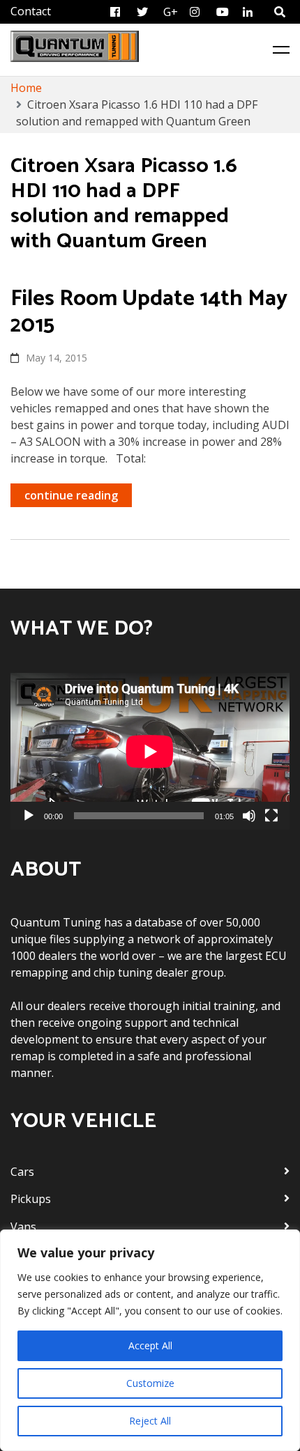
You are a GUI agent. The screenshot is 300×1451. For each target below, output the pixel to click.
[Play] (29, 816)
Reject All (150, 1420)
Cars (22, 1171)
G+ (170, 12)
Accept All (150, 1345)
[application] (150, 751)
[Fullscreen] (271, 816)
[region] (150, 1340)
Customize (150, 1383)
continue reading (71, 495)
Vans (23, 1226)
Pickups (30, 1198)
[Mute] (249, 816)
